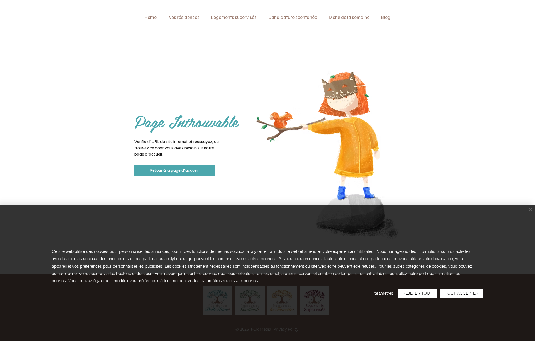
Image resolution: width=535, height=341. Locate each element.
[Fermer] (530, 209)
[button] (184, 17)
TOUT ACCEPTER (461, 293)
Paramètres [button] (382, 293)
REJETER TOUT (417, 293)
